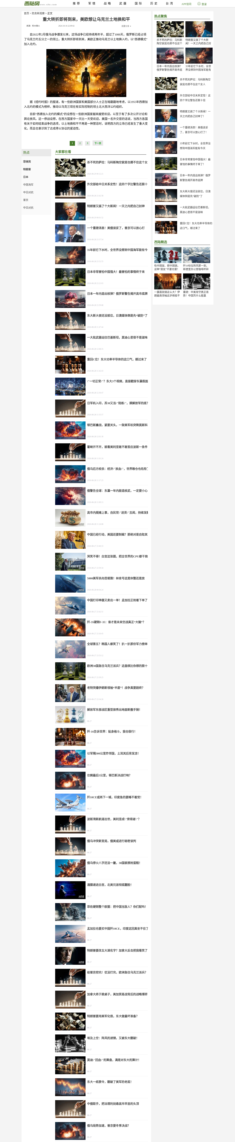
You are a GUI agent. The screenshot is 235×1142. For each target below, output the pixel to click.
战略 (108, 3)
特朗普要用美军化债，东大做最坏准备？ (113, 1016)
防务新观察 (38, 13)
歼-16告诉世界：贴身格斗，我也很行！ (112, 731)
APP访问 (186, 4)
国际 (139, 3)
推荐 (77, 3)
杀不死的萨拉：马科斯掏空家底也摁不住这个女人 (169, 43)
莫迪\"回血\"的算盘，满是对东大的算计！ (114, 1060)
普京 (25, 200)
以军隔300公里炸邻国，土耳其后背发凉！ (113, 753)
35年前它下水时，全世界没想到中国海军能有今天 (198, 70)
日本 (25, 177)
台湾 (170, 3)
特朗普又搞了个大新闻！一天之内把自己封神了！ (198, 43)
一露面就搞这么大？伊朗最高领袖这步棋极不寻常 (167, 295)
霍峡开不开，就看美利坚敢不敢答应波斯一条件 (117, 447)
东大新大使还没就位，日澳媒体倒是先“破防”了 (117, 315)
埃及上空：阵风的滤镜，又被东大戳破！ (113, 1038)
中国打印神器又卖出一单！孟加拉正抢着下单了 (117, 600)
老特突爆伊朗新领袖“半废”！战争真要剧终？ (116, 687)
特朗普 (27, 169)
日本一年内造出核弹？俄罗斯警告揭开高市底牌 (169, 70)
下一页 (97, 143)
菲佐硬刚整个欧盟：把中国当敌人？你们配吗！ (117, 906)
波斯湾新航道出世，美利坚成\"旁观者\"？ (114, 819)
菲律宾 (27, 161)
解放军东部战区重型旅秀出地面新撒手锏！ (114, 709)
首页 (26, 13)
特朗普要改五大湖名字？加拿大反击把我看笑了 (117, 950)
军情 (92, 3)
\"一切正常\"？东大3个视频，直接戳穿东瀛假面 (117, 381)
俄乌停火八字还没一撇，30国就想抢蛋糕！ (114, 863)
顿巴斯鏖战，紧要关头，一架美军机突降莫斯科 (117, 425)
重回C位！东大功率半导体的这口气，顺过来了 (117, 359)
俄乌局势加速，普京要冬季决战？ (108, 1125)
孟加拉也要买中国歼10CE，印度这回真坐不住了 (118, 928)
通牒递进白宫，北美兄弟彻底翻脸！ (110, 884)
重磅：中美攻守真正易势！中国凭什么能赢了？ (196, 295)
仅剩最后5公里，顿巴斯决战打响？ (109, 775)
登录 (204, 4)
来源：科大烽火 (33, 26)
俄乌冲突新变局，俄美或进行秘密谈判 (111, 841)
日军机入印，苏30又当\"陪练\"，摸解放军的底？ (118, 403)
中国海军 (28, 184)
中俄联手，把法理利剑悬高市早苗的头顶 (113, 1103)
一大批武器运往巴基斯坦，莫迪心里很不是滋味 (117, 337)
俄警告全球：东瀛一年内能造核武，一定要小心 (117, 490)
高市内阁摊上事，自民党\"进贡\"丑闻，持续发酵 (118, 512)
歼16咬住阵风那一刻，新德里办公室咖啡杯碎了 (196, 269)
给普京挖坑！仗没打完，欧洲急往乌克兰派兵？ (117, 972)
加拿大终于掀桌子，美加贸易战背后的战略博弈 (117, 994)
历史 (154, 3)
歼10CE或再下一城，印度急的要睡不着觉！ (115, 797)
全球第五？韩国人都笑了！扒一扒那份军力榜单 (117, 644)
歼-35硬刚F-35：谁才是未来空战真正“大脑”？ (116, 622)
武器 (123, 3)
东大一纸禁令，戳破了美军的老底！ (110, 1082)
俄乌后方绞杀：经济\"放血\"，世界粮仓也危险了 (118, 468)
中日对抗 (28, 192)
